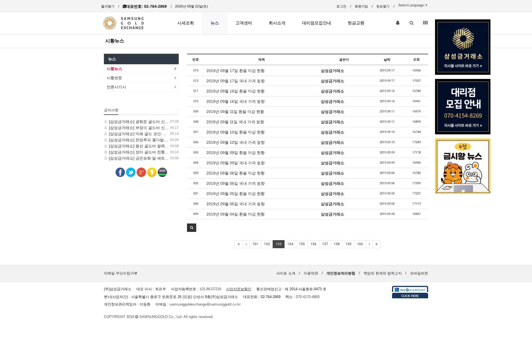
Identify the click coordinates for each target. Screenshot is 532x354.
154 (290, 244)
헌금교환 (356, 22)
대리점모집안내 (316, 22)
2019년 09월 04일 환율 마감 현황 (235, 214)
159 (348, 244)
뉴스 (215, 22)
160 (360, 244)
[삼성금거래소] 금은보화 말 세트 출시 (141, 158)
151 (255, 244)
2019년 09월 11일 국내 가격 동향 (235, 122)
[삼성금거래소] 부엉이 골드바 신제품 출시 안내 (149, 127)
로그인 (341, 6)
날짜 (387, 59)
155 (302, 244)
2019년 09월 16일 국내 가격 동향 (235, 101)
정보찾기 (383, 6)
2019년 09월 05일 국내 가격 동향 (235, 204)
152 (267, 244)
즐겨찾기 (107, 6)
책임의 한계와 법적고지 (383, 273)
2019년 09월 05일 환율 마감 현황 (235, 193)
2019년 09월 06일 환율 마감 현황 (235, 173)
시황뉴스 (114, 40)
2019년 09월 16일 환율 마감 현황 (235, 91)
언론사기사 (116, 87)
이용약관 (311, 273)
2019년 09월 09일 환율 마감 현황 (235, 152)
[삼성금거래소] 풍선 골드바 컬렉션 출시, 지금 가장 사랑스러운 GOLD (168, 146)
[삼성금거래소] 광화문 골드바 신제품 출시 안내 (149, 121)
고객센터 (244, 22)
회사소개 (277, 22)
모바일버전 (419, 273)
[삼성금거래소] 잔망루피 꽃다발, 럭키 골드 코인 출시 (154, 140)
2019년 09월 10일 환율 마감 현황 (235, 132)
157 (325, 244)
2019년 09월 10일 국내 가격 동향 (235, 142)
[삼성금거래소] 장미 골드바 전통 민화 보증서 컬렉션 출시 (158, 152)
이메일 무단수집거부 (120, 273)
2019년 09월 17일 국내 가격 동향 (235, 81)
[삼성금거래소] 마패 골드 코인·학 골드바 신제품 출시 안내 (158, 134)
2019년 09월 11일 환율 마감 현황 (235, 111)
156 (313, 244)
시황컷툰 (114, 78)
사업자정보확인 (238, 289)
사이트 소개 (285, 273)
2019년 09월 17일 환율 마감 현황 (235, 70)
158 (337, 244)
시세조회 (185, 22)
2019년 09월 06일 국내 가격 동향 (235, 183)
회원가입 (361, 6)
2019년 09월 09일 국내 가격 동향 (235, 163)
